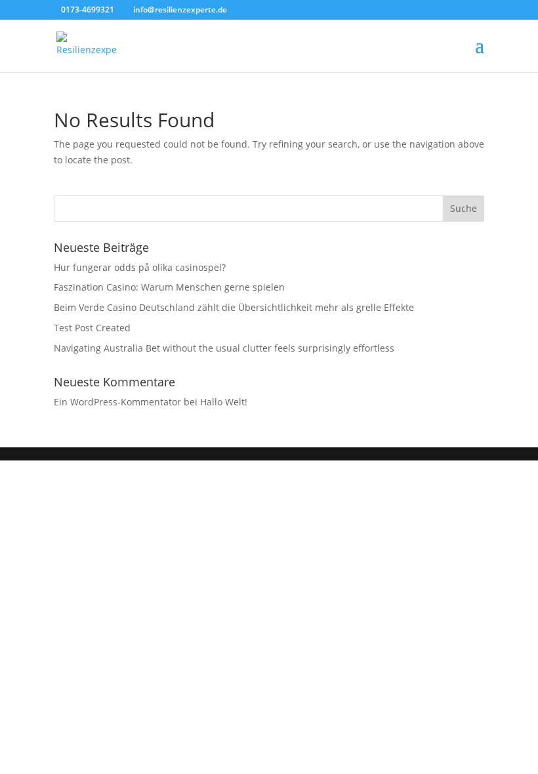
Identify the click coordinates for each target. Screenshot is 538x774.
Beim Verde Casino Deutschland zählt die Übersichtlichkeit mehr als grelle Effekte (234, 307)
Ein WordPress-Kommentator (117, 402)
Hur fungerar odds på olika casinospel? (140, 267)
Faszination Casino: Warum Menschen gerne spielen (169, 287)
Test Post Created (92, 327)
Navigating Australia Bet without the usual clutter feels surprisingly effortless (224, 348)
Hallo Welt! (223, 402)
